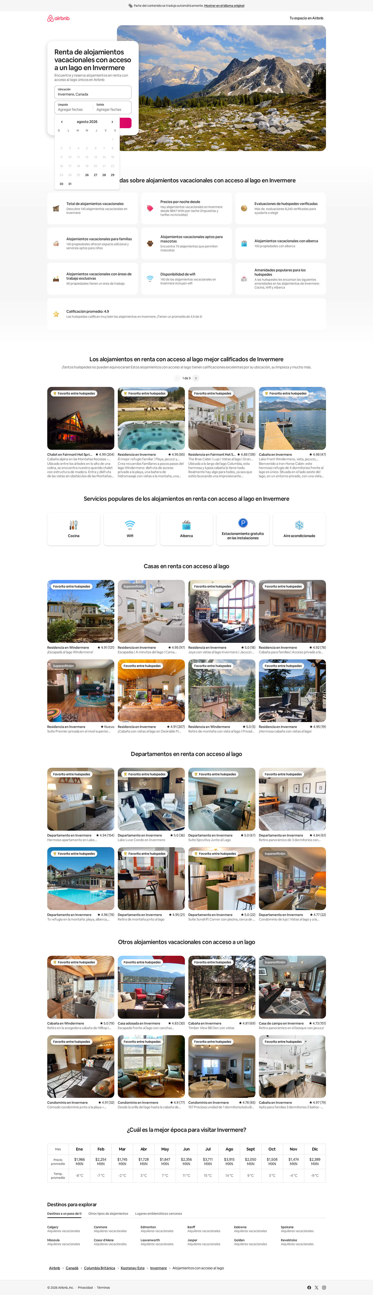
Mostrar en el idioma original (224, 6)
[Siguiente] (195, 378)
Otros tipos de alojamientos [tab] (108, 1214)
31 (69, 184)
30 (61, 184)
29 (112, 175)
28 (104, 175)
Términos (103, 1288)
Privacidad (85, 1288)
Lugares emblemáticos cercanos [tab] (158, 1214)
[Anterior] (177, 378)
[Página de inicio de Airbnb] (58, 18)
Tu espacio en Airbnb (306, 18)
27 (95, 175)
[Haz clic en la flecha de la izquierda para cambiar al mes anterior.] (62, 122)
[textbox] (73, 109)
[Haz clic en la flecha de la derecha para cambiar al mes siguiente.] (112, 122)
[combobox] (93, 94)
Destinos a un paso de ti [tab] (64, 1214)
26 (87, 175)
